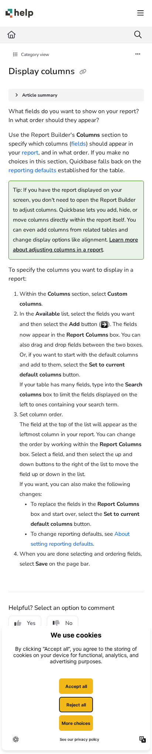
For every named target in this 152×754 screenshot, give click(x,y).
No (68, 623)
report (30, 153)
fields (78, 144)
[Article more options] (138, 54)
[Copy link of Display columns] (83, 72)
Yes (31, 623)
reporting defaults (32, 170)
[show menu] (140, 13)
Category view (34, 55)
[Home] (19, 13)
